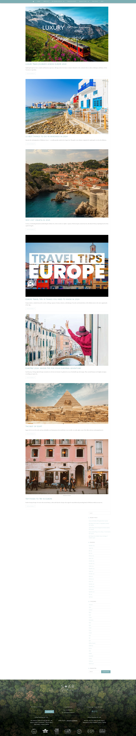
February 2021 (91, 578)
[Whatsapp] (96, 711)
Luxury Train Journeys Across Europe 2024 (46, 64)
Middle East (91, 645)
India (90, 635)
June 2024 (90, 553)
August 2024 (91, 548)
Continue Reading (31, 73)
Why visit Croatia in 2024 (38, 220)
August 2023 (91, 571)
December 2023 (91, 560)
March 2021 (91, 576)
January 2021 (91, 581)
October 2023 (91, 566)
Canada (90, 617)
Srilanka (90, 653)
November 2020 (91, 586)
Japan (90, 640)
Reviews (90, 648)
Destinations (91, 620)
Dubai (90, 622)
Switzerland (91, 656)
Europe (90, 627)
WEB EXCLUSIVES (72, 1)
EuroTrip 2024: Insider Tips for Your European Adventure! (53, 368)
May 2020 (90, 594)
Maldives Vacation (92, 643)
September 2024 (91, 545)
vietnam (90, 658)
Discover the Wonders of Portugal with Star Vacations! (98, 520)
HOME (38, 1)
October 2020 (91, 589)
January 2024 (91, 558)
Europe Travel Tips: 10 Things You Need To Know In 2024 (52, 299)
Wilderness (91, 661)
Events (90, 630)
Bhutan (90, 612)
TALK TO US (95, 1)
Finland (90, 632)
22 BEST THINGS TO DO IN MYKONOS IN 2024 (47, 136)
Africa (90, 607)
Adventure (91, 604)
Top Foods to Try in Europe (39, 499)
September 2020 (91, 591)
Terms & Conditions (72, 720)
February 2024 (91, 555)
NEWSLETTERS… (83, 1)
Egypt (90, 625)
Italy (89, 638)
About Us (46, 1)
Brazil (90, 615)
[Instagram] (94, 711)
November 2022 (91, 573)
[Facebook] (92, 711)
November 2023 (91, 563)
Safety (90, 650)
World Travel (91, 663)
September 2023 (91, 568)
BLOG (102, 1)
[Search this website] (99, 513)
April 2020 (91, 596)
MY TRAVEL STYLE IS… (57, 1)
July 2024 (90, 550)
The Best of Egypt (34, 426)
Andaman (90, 609)
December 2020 (91, 584)
